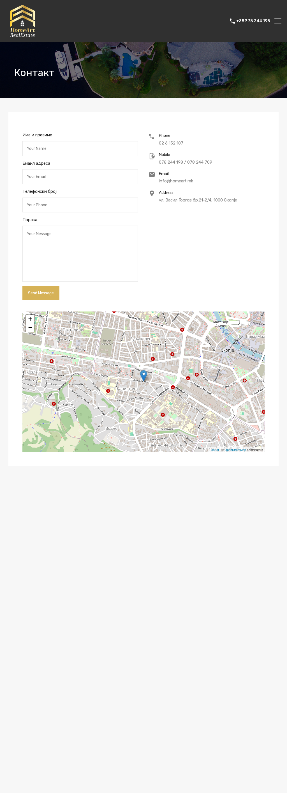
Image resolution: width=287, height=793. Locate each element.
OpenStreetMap (235, 449)
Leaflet (214, 449)
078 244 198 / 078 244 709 (185, 162)
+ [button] (30, 318)
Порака (29, 219)
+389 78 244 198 (253, 21)
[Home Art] (22, 35)
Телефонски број (39, 191)
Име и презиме (37, 134)
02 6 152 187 (171, 143)
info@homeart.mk (176, 181)
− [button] (30, 327)
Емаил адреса (36, 163)
